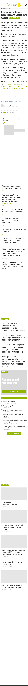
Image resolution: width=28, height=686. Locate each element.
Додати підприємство (14, 433)
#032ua (6, 101)
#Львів (2, 101)
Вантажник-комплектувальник (9, 503)
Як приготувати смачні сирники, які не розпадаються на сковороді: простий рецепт (13, 327)
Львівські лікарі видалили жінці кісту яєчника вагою (12, 187)
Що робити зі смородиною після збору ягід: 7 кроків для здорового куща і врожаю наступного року (13, 348)
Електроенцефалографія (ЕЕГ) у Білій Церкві (13, 563)
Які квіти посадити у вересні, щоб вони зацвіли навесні (13, 210)
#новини (11, 101)
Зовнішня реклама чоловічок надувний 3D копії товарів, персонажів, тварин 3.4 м (13, 552)
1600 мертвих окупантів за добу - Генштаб (14, 230)
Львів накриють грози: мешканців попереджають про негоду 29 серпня (13, 337)
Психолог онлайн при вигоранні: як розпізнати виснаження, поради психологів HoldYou (11, 198)
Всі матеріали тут (14, 391)
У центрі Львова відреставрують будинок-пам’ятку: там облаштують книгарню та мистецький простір (13, 361)
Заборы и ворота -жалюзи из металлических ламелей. (13, 586)
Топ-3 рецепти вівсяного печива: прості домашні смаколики (11, 220)
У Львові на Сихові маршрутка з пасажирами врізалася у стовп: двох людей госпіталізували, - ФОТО (13, 252)
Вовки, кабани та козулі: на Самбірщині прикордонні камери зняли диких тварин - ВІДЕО (13, 265)
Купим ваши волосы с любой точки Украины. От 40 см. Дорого (13, 527)
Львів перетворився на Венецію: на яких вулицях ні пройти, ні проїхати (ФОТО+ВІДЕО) (14, 86)
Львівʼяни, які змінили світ (10, 381)
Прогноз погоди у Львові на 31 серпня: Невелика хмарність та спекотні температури (14, 240)
